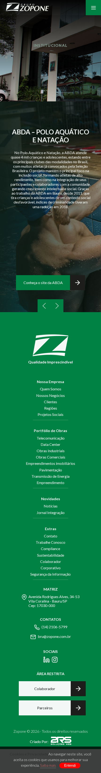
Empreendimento (50, 482)
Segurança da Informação (50, 574)
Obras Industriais (51, 450)
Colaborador (50, 561)
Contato (50, 536)
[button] (44, 305)
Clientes (50, 401)
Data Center (50, 444)
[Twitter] (54, 660)
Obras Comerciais (50, 457)
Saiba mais (48, 765)
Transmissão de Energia (50, 476)
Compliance (50, 548)
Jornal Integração (51, 512)
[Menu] (93, 7)
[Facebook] (46, 660)
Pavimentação (50, 470)
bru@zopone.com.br (54, 636)
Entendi (70, 765)
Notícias (51, 506)
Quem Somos (50, 389)
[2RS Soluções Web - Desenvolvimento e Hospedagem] (61, 741)
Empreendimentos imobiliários (50, 463)
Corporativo (51, 568)
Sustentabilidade (50, 555)
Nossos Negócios (50, 395)
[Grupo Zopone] (27, 7)
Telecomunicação (51, 438)
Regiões (50, 408)
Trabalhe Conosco (50, 542)
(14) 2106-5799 (54, 627)
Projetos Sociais (50, 414)
